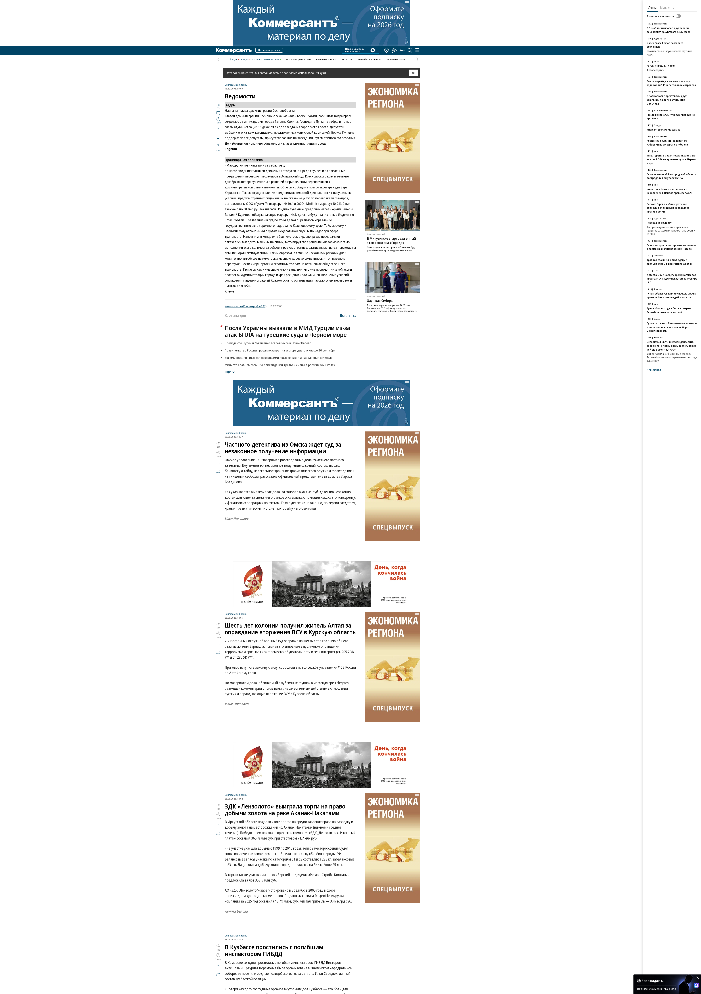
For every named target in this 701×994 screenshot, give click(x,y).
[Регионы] (386, 50)
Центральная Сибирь (236, 84)
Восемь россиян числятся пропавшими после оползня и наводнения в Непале (278, 357)
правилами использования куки (304, 73)
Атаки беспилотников (369, 59)
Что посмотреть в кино (298, 59)
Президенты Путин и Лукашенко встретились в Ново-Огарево (268, 343)
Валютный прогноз (326, 59)
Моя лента (667, 7)
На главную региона (269, 50)
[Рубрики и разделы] (417, 50)
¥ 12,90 (256, 59)
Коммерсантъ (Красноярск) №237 (245, 306)
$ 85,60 (234, 59)
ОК (413, 73)
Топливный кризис (396, 59)
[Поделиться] (218, 138)
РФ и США (347, 59)
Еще (228, 372)
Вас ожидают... (653, 980)
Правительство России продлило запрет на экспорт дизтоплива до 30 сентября (280, 350)
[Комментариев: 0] (218, 113)
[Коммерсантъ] (234, 50)
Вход (402, 50)
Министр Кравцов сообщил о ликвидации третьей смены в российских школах (280, 365)
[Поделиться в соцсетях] (218, 471)
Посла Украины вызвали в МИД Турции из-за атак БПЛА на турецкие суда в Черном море (287, 331)
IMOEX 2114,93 (271, 59)
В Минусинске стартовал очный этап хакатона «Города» (391, 240)
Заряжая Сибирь (380, 300)
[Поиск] (410, 50)
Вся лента (348, 315)
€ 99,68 (245, 59)
